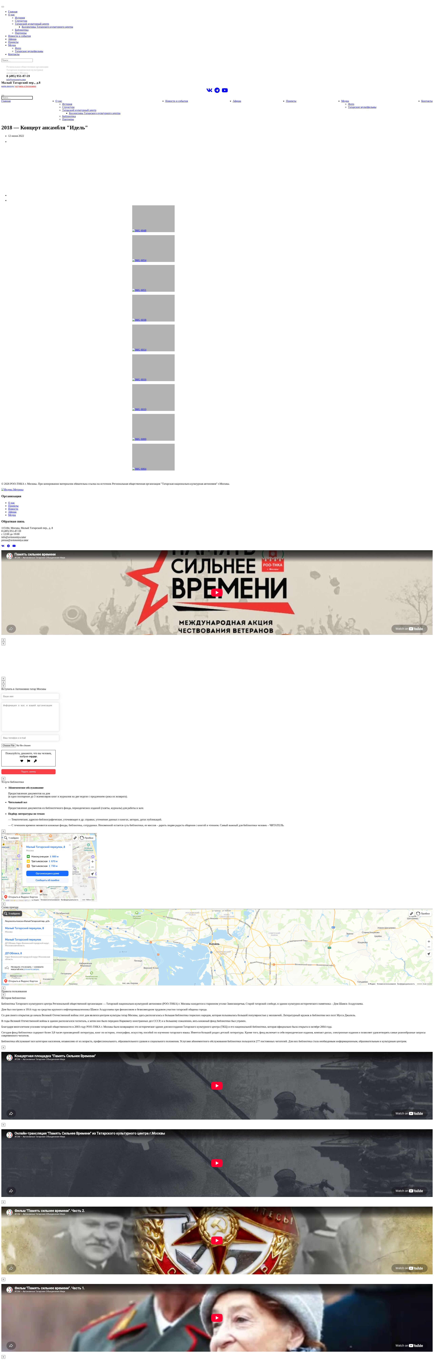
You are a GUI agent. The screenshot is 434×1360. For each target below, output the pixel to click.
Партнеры (21, 32)
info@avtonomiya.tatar (16, 79)
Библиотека (21, 29)
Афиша (12, 39)
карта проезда (7, 86)
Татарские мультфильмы (29, 51)
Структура (21, 20)
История (20, 17)
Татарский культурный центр (32, 23)
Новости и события (19, 36)
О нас (11, 14)
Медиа (12, 45)
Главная (12, 11)
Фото (18, 48)
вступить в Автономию (25, 86)
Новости (13, 508)
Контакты (13, 54)
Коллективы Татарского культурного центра (47, 26)
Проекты (13, 42)
